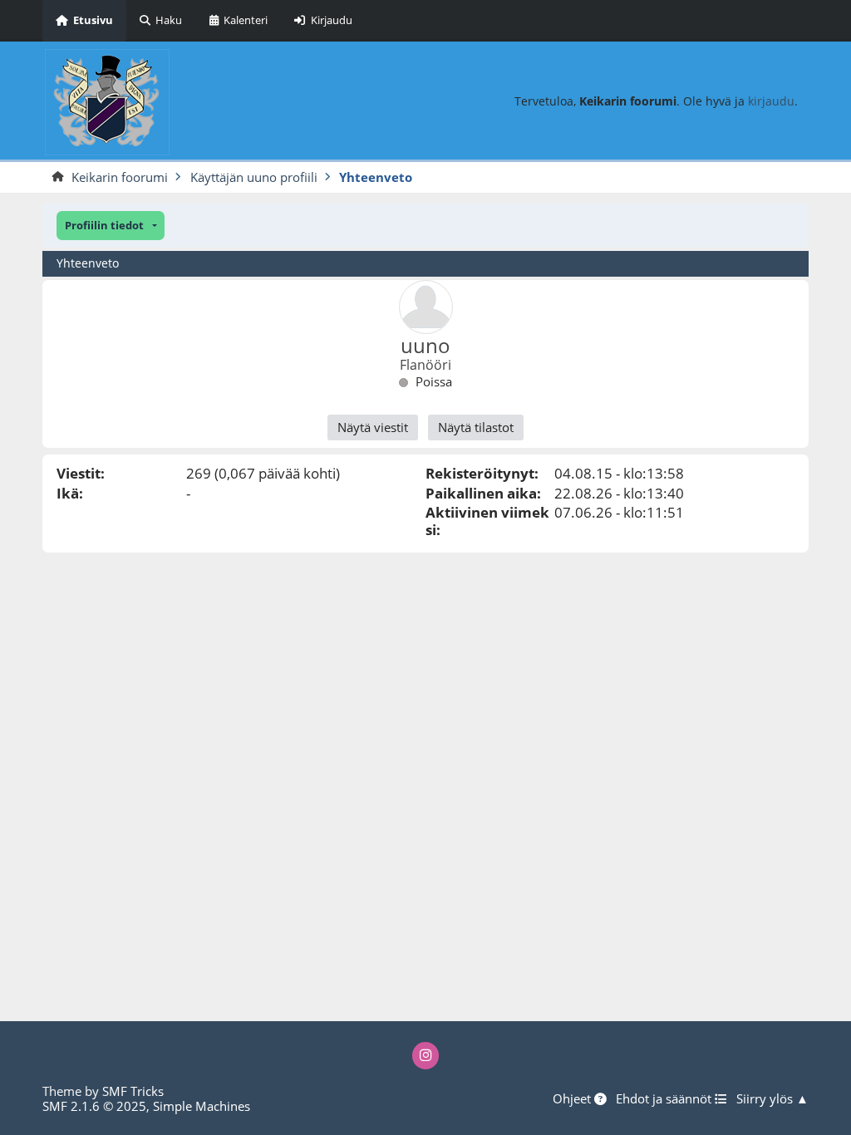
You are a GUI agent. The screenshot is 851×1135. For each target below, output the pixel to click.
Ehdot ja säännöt (665, 1099)
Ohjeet (573, 1099)
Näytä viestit (372, 427)
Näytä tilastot (476, 427)
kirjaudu (771, 101)
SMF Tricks (133, 1091)
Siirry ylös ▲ (772, 1099)
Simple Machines (201, 1106)
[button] (111, 225)
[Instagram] (426, 1055)
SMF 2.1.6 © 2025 (94, 1106)
